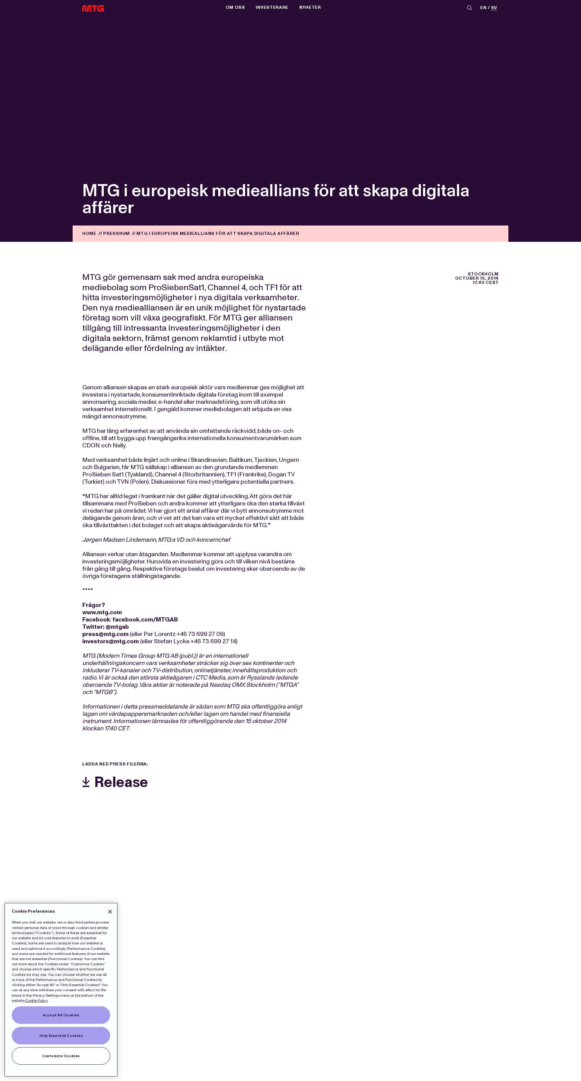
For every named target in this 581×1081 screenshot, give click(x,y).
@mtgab (117, 626)
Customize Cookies (61, 1056)
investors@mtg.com (110, 641)
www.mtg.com (102, 612)
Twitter (92, 626)
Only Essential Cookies (61, 1036)
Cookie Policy (36, 1000)
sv (494, 8)
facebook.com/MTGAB (145, 619)
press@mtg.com (105, 634)
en (483, 8)
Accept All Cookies (61, 1015)
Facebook (96, 619)
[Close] (110, 911)
